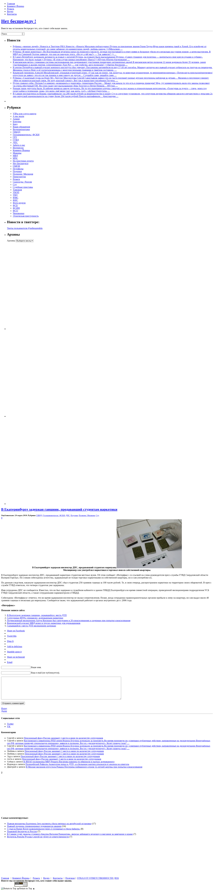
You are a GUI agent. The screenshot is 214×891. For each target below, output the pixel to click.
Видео (10, 11)
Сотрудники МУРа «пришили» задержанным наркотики (35, 618)
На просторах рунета (23, 161)
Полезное (70, 878)
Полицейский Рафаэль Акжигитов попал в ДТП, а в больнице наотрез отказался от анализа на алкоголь (77, 764)
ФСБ (15, 205)
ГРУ (15, 137)
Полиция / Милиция (23, 174)
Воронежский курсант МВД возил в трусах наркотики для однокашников (43, 623)
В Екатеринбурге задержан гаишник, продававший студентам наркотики (59, 509)
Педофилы (18, 168)
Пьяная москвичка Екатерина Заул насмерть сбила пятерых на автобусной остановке (49, 823)
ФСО (15, 210)
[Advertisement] (25, 286)
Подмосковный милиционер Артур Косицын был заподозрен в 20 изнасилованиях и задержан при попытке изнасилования (68, 620)
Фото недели (19, 203)
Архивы (11, 240)
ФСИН (16, 208)
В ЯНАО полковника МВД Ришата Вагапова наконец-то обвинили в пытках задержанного (68, 761)
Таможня (17, 189)
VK (8, 726)
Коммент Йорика (15, 6)
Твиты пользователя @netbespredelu (25, 228)
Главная (11, 3)
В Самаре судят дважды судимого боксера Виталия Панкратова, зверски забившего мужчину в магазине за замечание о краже (70, 834)
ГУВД (16, 140)
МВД (15, 155)
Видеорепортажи (21, 129)
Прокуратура (19, 176)
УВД (15, 195)
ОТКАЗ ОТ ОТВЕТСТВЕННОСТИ (95, 878)
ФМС (15, 197)
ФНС (15, 200)
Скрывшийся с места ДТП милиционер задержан (31, 626)
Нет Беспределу (21, 163)
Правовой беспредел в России (22, 831)
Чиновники (18, 213)
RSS (117, 878)
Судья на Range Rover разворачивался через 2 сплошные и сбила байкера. (43, 829)
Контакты (12, 14)
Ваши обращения (21, 127)
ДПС (15, 142)
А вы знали (18, 116)
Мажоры (17, 153)
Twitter (10, 724)
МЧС (15, 158)
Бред (15, 124)
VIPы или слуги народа (24, 113)
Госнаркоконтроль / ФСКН (26, 134)
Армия (16, 119)
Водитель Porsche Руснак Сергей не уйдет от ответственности (38, 836)
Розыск (10, 9)
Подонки (17, 171)
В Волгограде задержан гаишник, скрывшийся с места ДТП (37, 615)
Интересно (18, 148)
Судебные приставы (23, 187)
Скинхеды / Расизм (22, 182)
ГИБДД (16, 132)
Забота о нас (19, 145)
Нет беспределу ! (18, 21)
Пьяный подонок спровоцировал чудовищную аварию (34, 826)
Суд (15, 184)
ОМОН (16, 166)
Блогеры (17, 121)
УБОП (16, 192)
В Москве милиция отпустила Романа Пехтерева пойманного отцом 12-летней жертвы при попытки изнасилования (84, 767)
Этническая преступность (26, 216)
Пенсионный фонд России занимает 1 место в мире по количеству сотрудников (63, 738)
